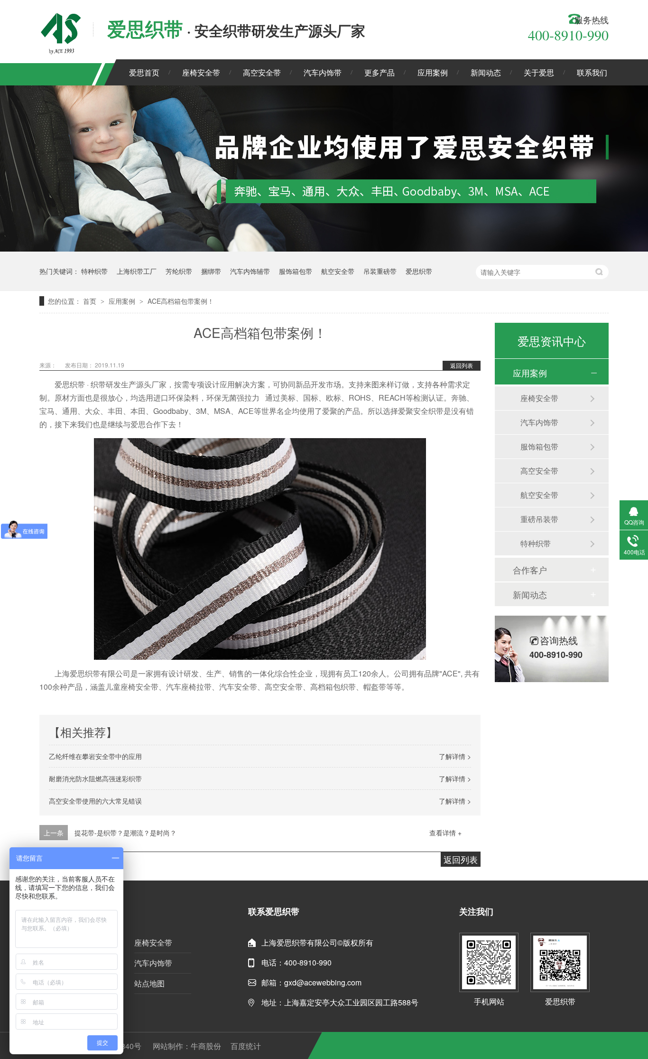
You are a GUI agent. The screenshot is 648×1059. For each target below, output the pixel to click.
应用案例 (432, 72)
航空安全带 (337, 271)
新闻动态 (486, 72)
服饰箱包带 (295, 271)
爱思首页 (144, 72)
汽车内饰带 (323, 72)
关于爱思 (539, 72)
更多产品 (379, 72)
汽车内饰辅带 (250, 271)
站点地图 (149, 983)
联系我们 (592, 72)
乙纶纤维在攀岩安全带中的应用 (95, 756)
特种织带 (94, 271)
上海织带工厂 (137, 271)
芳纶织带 (179, 271)
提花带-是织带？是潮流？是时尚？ (125, 832)
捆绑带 (211, 271)
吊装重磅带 (380, 271)
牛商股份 (206, 1045)
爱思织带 (419, 271)
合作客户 (530, 569)
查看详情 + (445, 832)
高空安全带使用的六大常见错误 (95, 801)
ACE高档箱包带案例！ (181, 301)
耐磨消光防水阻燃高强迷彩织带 (95, 778)
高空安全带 (262, 72)
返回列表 (461, 365)
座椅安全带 (201, 72)
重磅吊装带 (539, 519)
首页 (90, 301)
